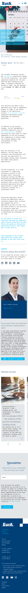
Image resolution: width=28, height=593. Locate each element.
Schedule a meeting (15, 359)
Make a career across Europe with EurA (13, 572)
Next (18, 443)
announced (7, 76)
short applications (8, 132)
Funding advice (8, 410)
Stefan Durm (6, 63)
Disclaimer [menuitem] (4, 582)
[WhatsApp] (14, 263)
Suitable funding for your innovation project (14, 571)
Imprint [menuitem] (4, 583)
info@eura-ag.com (6, 556)
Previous (10, 444)
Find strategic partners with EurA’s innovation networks (12, 568)
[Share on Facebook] (10, 263)
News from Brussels (6, 55)
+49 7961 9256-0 (6, 558)
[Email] (18, 263)
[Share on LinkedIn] (2, 263)
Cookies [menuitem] (4, 587)
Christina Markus (9, 406)
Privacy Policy (14, 501)
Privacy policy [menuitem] (5, 585)
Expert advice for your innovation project (14, 565)
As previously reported (16, 113)
